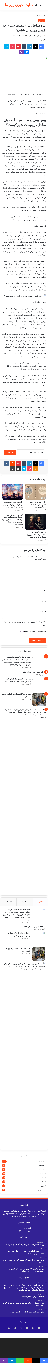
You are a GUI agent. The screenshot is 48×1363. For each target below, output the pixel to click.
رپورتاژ (42, 1186)
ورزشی (42, 1182)
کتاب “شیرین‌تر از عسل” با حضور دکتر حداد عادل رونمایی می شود (36, 504)
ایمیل (44, 601)
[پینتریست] (18, 46)
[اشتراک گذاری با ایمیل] (18, 468)
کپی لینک (10, 452)
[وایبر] (21, 52)
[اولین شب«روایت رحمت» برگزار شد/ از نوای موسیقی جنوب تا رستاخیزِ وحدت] (12, 492)
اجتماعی (42, 1169)
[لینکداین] (29, 46)
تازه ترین (24, 901)
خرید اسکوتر (41, 1214)
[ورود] (36, 6)
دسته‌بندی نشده (39, 1190)
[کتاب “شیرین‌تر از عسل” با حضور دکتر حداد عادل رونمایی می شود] (35, 492)
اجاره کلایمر (42, 1211)
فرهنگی (37, 15)
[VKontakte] (6, 463)
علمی (42, 1177)
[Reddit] (12, 463)
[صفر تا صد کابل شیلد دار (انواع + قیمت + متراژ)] (39, 699)
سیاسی (42, 1161)
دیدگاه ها (8, 901)
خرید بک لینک (15, 1211)
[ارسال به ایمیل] (34, 36)
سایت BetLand (13, 1214)
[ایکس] (35, 46)
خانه (42, 15)
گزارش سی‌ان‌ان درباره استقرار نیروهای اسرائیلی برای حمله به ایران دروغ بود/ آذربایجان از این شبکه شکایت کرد (12, 519)
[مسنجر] (26, 52)
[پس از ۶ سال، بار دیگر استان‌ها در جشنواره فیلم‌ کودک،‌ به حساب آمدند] (39, 684)
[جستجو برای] (40, 6)
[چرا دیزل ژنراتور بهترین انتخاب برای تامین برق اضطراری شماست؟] (39, 800)
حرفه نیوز (6, 1211)
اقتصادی (42, 1165)
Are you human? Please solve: (35, 631)
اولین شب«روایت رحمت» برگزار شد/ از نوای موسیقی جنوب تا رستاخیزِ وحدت (13, 504)
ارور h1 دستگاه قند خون (29, 1211)
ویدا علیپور (39, 36)
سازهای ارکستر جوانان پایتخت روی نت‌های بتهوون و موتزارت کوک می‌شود (36, 534)
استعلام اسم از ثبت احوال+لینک (34, 672)
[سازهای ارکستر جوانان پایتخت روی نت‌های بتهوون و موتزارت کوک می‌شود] (35, 522)
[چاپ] (12, 468)
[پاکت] (12, 46)
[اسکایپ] (6, 46)
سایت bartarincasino (19, 1216)
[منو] (45, 6)
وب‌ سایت (43, 611)
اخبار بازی (22, 1214)
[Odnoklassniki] (35, 468)
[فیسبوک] (41, 46)
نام (45, 590)
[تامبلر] (24, 46)
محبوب (40, 901)
